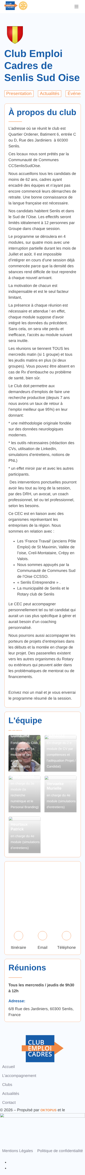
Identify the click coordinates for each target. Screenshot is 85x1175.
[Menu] (76, 6)
